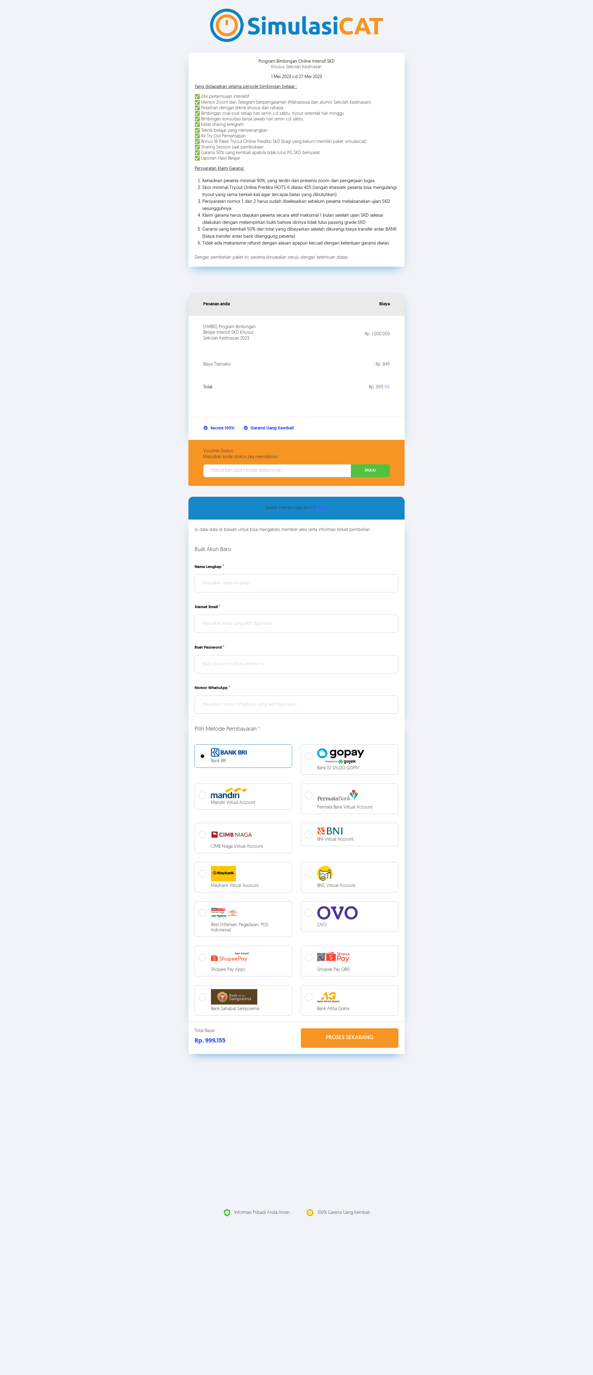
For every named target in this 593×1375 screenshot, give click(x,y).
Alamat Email (206, 607)
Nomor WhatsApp (211, 688)
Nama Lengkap (208, 567)
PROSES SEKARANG (349, 1038)
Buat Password (208, 648)
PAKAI (370, 470)
